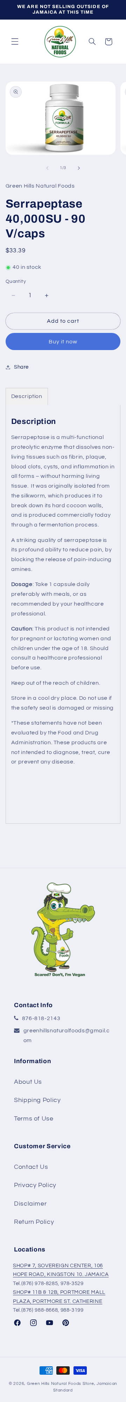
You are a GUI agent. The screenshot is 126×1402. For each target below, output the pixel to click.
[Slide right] (78, 168)
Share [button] (21, 367)
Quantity (16, 281)
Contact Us (31, 1167)
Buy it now (63, 341)
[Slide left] (47, 168)
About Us (28, 1082)
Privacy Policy (35, 1185)
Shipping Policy (37, 1100)
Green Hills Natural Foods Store (60, 1384)
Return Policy (34, 1222)
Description (26, 396)
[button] (15, 42)
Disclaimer (30, 1203)
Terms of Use (34, 1118)
